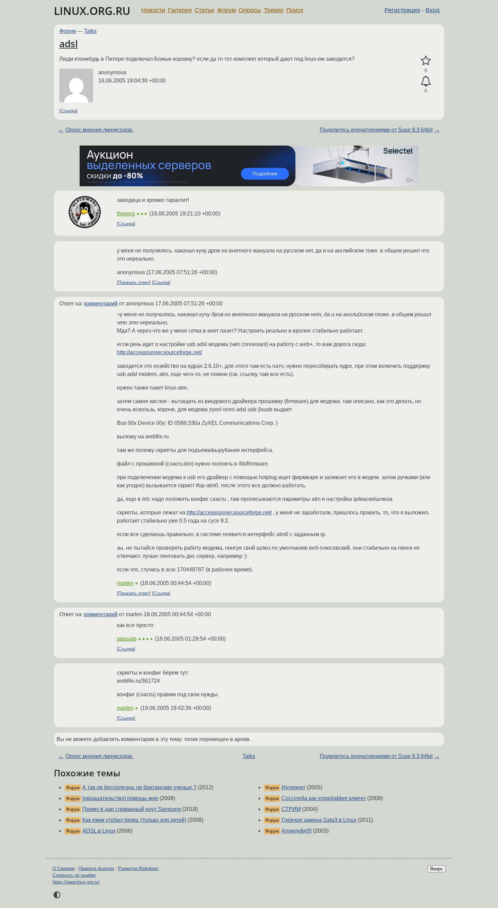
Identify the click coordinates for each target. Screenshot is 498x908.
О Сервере (64, 868)
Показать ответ (133, 282)
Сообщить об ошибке (74, 875)
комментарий (101, 303)
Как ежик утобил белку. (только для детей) (134, 820)
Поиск (294, 10)
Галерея (180, 10)
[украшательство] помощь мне (120, 798)
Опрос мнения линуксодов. (99, 130)
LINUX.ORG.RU (92, 10)
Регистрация (402, 10)
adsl (68, 43)
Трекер (274, 10)
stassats (127, 639)
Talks (90, 31)
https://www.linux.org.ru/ (76, 882)
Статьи (204, 10)
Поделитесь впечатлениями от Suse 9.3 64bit (376, 130)
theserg (126, 213)
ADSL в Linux (99, 831)
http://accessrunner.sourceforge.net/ (159, 352)
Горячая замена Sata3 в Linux (319, 820)
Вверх (436, 868)
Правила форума (96, 868)
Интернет (293, 787)
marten (125, 583)
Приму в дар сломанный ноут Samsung (131, 809)
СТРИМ (291, 809)
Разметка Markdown (138, 868)
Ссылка (68, 110)
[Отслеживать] (425, 81)
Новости (153, 10)
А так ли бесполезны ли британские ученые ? (139, 787)
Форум (226, 10)
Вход (433, 10)
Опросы (249, 10)
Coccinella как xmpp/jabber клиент (324, 798)
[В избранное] (425, 61)
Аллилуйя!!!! (297, 831)
